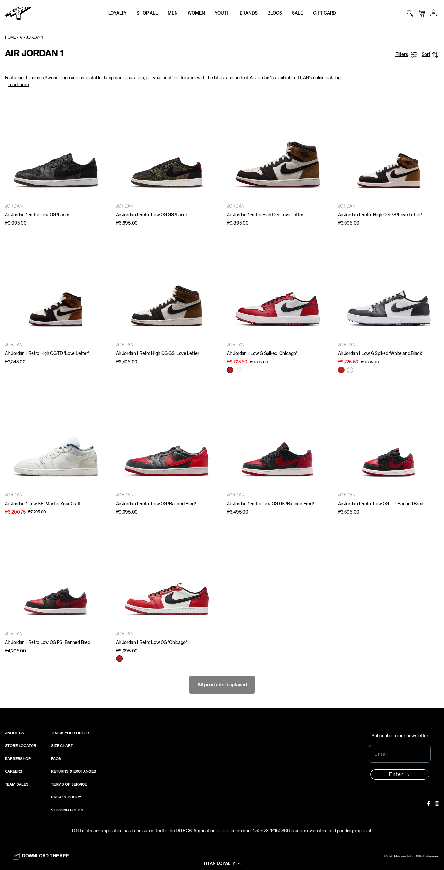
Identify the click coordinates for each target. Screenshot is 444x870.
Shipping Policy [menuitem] (67, 810)
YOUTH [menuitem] (222, 13)
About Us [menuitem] (14, 733)
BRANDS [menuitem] (249, 13)
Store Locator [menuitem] (20, 745)
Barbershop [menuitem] (18, 758)
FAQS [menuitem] (56, 758)
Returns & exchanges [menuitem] (73, 771)
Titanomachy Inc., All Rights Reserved (416, 856)
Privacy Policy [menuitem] (66, 797)
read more (18, 84)
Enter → (400, 774)
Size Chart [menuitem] (62, 745)
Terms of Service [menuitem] (69, 784)
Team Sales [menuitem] (17, 784)
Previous (11, 148)
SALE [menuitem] (297, 13)
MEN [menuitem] (173, 13)
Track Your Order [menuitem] (70, 733)
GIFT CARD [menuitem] (324, 13)
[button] (222, 863)
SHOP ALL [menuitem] (147, 13)
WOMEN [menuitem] (196, 13)
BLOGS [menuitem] (275, 13)
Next (99, 148)
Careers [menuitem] (13, 771)
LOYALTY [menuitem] (117, 13)
